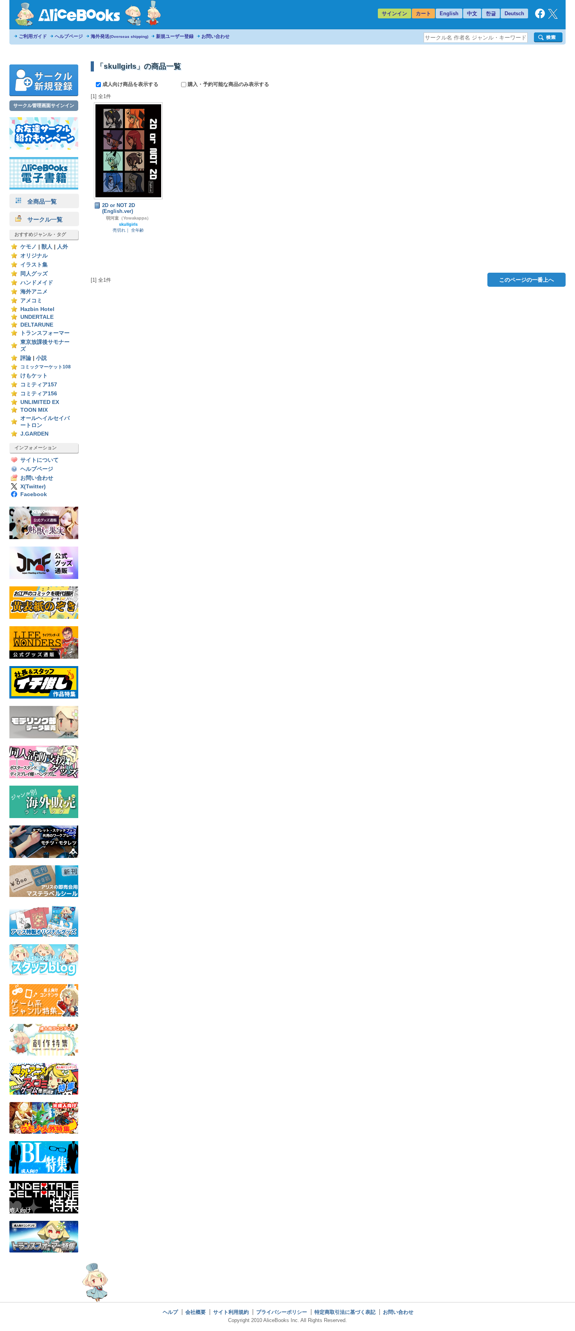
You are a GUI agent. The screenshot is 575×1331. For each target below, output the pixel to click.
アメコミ (31, 301)
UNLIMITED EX (39, 402)
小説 (41, 358)
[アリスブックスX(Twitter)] (553, 17)
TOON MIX (34, 410)
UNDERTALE (37, 317)
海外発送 (119, 36)
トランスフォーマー (45, 333)
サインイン (394, 13)
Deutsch (514, 13)
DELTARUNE (36, 325)
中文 (472, 13)
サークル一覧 (42, 219)
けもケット (34, 376)
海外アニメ (34, 292)
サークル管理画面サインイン (43, 105)
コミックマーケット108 (45, 367)
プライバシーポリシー (281, 1312)
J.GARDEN (34, 434)
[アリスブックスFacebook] (540, 17)
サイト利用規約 (231, 1312)
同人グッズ (34, 274)
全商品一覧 (39, 201)
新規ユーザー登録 (175, 36)
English (449, 13)
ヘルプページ (69, 36)
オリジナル (34, 256)
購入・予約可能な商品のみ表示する (227, 84)
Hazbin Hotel (37, 309)
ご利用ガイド (33, 36)
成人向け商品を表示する (130, 84)
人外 (62, 247)
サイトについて (39, 460)
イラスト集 (34, 265)
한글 (491, 13)
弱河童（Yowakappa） (128, 218)
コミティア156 (38, 394)
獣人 (46, 247)
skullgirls (128, 224)
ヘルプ (170, 1312)
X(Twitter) (33, 487)
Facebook (33, 494)
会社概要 (195, 1312)
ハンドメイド (36, 283)
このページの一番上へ (526, 280)
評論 (25, 358)
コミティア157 (38, 385)
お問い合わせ (215, 36)
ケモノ (28, 247)
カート (423, 13)
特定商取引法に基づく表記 (345, 1312)
